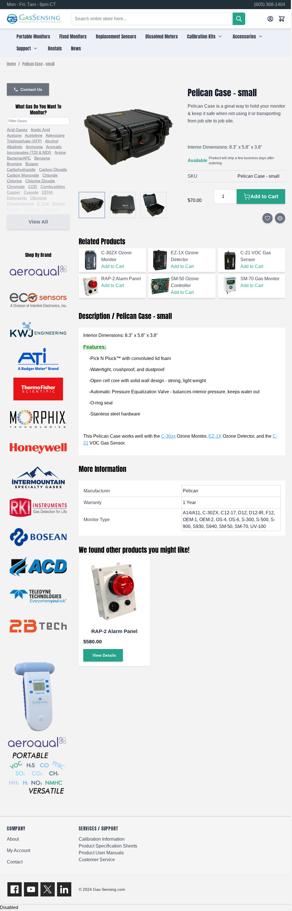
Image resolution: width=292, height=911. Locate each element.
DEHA (47, 192)
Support (24, 48)
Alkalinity (15, 146)
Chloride (50, 175)
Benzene (42, 158)
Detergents (17, 198)
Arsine (60, 152)
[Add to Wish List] (267, 218)
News (76, 48)
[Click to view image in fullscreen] (127, 136)
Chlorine (14, 181)
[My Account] (270, 18)
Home (11, 64)
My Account (18, 850)
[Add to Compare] (280, 218)
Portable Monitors (33, 36)
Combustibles (52, 186)
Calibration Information (102, 839)
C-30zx (168, 436)
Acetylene (33, 135)
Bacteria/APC (19, 158)
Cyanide (31, 192)
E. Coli (43, 203)
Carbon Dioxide (53, 169)
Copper (13, 192)
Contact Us (31, 89)
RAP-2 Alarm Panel (114, 631)
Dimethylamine (20, 203)
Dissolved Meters (161, 36)
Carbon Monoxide (23, 175)
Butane (31, 163)
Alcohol (51, 141)
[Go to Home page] (34, 19)
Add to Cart (112, 266)
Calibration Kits (201, 36)
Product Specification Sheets (108, 846)
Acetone (14, 135)
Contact (15, 861)
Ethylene (32, 209)
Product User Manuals (101, 852)
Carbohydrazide (21, 169)
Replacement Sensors (116, 36)
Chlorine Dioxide (40, 181)
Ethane (58, 203)
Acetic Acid (40, 129)
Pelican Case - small (38, 64)
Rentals (55, 48)
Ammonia (34, 146)
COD (32, 186)
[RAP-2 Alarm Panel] (114, 591)
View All (38, 222)
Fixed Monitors (73, 36)
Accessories (244, 36)
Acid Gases (17, 129)
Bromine (14, 163)
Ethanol (14, 209)
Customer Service (97, 859)
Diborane (38, 198)
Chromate (16, 186)
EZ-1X (215, 436)
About (13, 839)
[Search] (239, 19)
